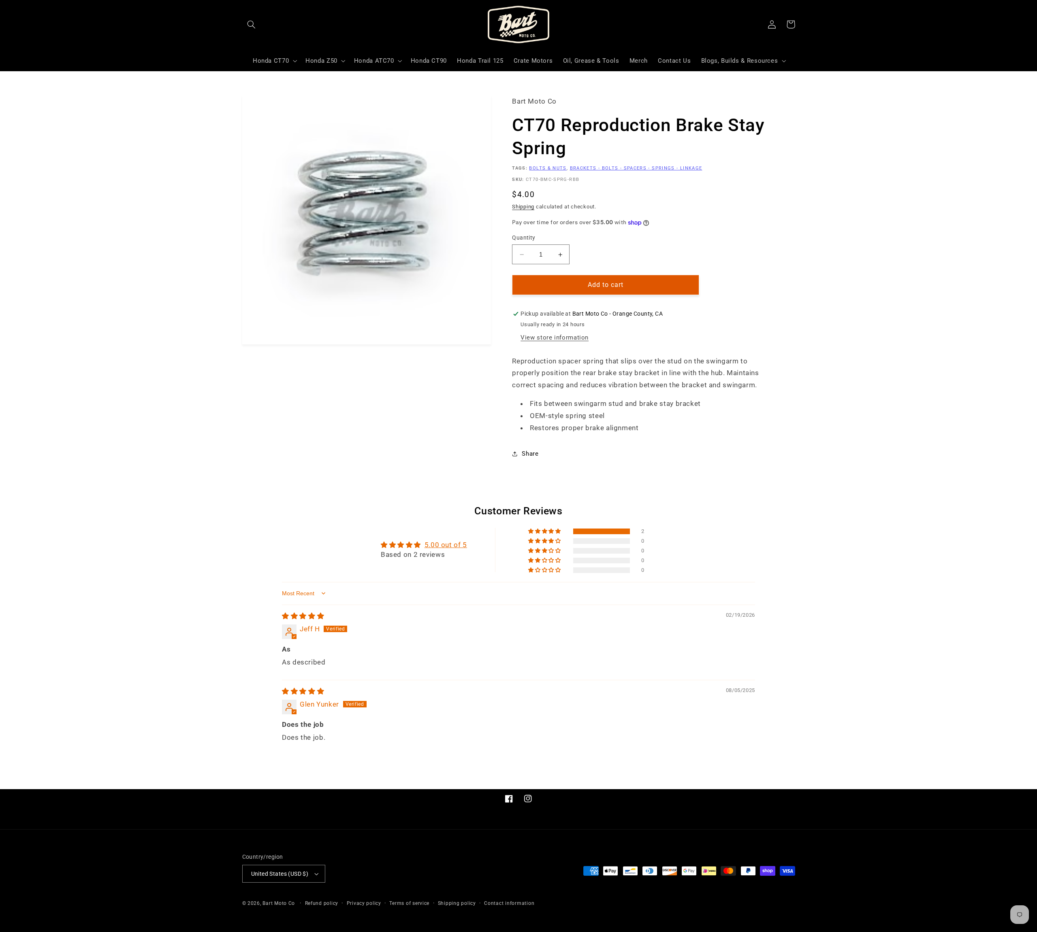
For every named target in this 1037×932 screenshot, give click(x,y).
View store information (555, 337)
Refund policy (322, 903)
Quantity (523, 238)
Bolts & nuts (547, 168)
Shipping (523, 207)
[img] (303, 616)
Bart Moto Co (278, 903)
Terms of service (409, 903)
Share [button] (530, 453)
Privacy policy (364, 903)
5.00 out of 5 (446, 545)
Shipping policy (457, 903)
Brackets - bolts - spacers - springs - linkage (636, 168)
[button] (251, 24)
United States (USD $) (280, 873)
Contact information (509, 903)
